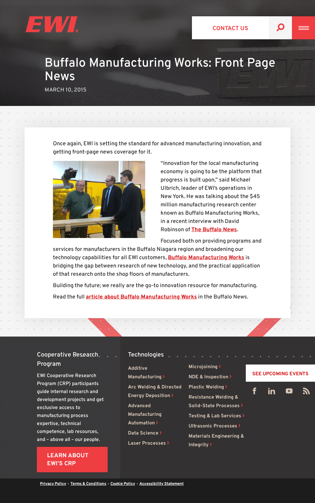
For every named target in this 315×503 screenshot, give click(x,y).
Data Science (143, 433)
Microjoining (203, 367)
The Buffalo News (214, 229)
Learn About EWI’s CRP (67, 459)
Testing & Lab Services (215, 416)
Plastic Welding (206, 387)
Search (280, 27)
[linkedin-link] (271, 392)
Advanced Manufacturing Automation (144, 414)
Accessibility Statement (161, 484)
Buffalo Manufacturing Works (206, 257)
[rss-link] (306, 392)
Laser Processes (147, 443)
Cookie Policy (122, 484)
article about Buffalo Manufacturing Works (141, 297)
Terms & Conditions (88, 484)
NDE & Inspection (208, 377)
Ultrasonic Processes (213, 426)
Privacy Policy (53, 484)
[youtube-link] (289, 392)
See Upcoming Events (280, 374)
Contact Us (230, 28)
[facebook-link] (254, 392)
